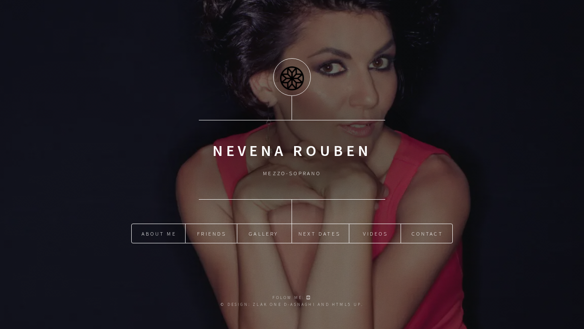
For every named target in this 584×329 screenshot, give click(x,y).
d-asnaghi (300, 304)
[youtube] (309, 297)
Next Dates (319, 233)
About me (159, 233)
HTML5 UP (346, 304)
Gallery (263, 233)
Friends (211, 233)
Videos (375, 233)
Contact (427, 233)
